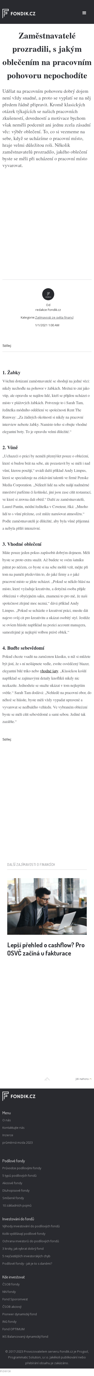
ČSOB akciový (11, 1307)
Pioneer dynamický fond (19, 1314)
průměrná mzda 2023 (17, 1143)
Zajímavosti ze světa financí (54, 317)
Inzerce (7, 1135)
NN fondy (9, 1292)
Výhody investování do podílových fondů (31, 1226)
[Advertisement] (47, 224)
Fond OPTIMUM (13, 1329)
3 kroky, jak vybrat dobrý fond (23, 1249)
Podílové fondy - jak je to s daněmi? (27, 1264)
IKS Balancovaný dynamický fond (25, 1337)
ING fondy (9, 1322)
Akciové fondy (12, 1183)
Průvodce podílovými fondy (21, 1168)
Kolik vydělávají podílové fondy (23, 1234)
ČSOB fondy (11, 1284)
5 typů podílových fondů (19, 1176)
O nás (6, 1120)
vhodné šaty (49, 670)
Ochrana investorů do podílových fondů (30, 1241)
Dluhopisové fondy (15, 1191)
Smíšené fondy (13, 1198)
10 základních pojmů (17, 1205)
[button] (84, 13)
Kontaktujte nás (13, 1128)
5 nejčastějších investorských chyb (26, 1256)
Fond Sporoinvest (15, 1299)
